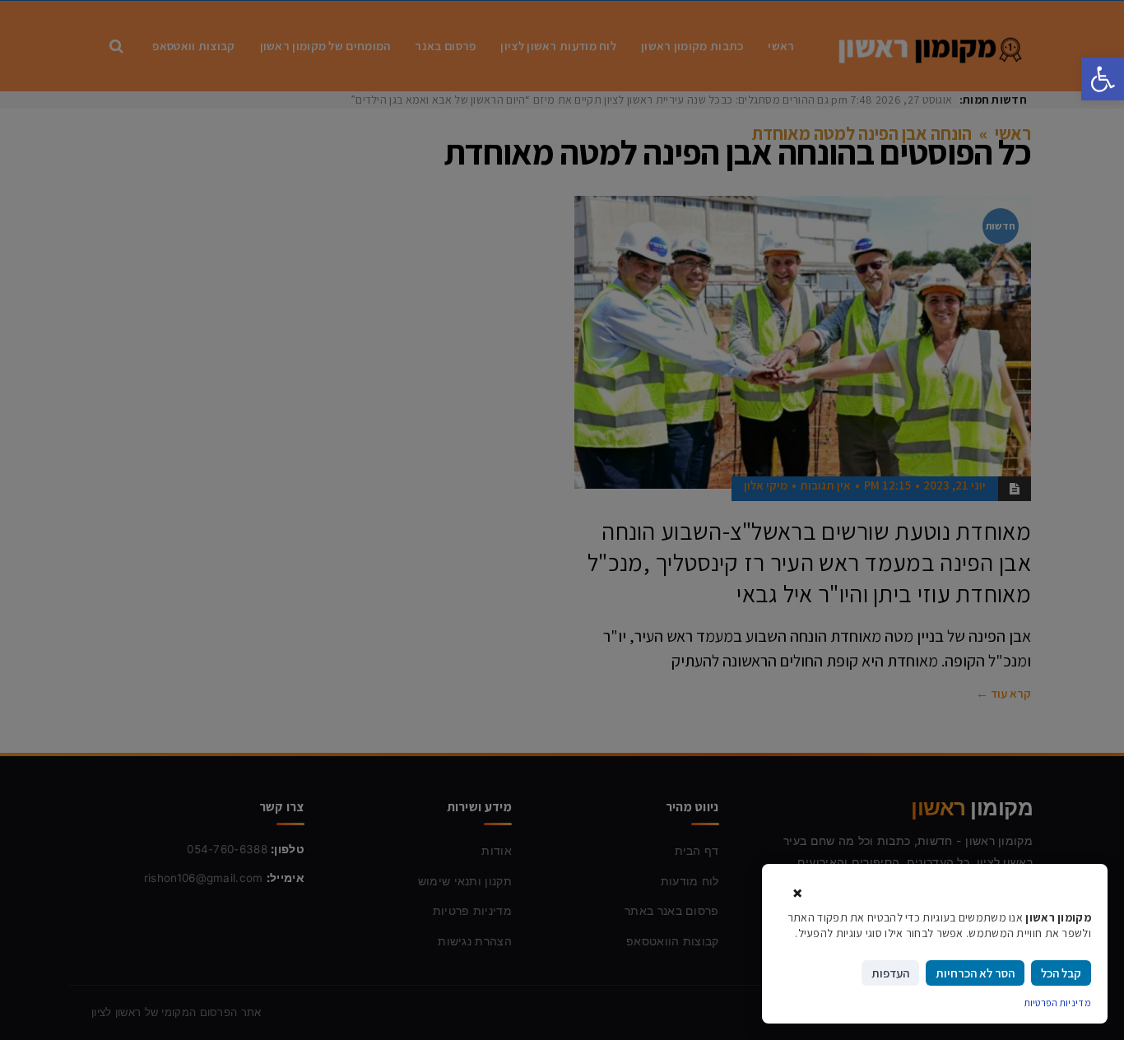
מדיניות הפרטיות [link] (1058, 1002)
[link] (1102, 79)
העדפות (890, 973)
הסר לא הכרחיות (975, 973)
